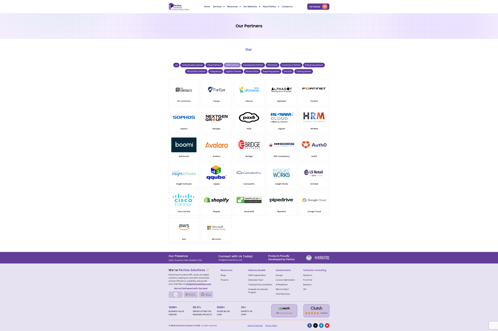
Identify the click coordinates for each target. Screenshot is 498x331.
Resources (232, 6)
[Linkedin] (321, 325)
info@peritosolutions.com (230, 260)
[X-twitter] (315, 325)
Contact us (287, 6)
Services (217, 6)
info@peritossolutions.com (198, 284)
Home (207, 6)
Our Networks (250, 6)
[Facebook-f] (309, 325)
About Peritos (269, 6)
